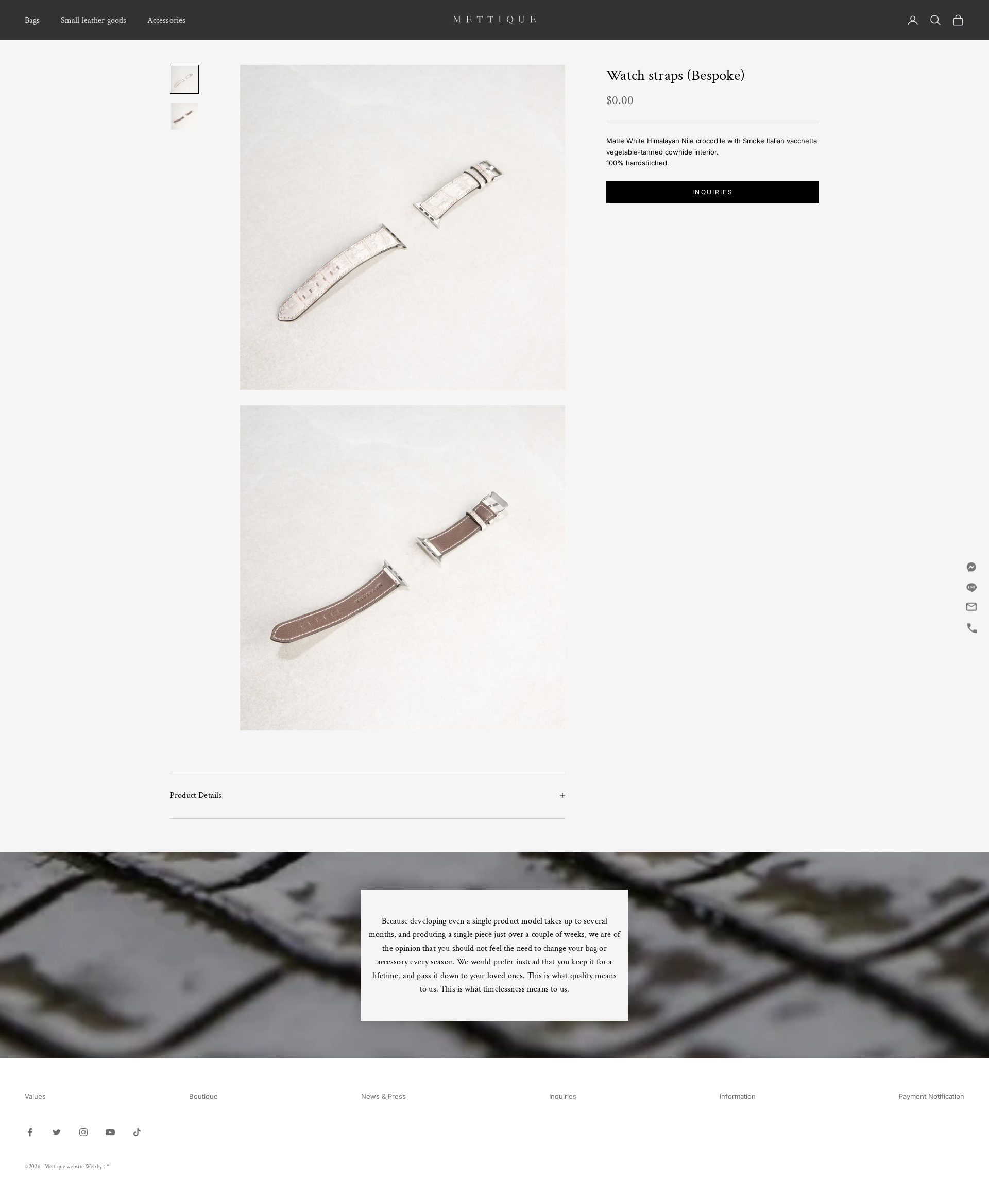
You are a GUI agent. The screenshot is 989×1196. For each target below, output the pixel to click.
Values (35, 1096)
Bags (32, 20)
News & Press (383, 1096)
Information (738, 1096)
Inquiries (712, 192)
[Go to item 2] (184, 116)
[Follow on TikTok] (137, 1132)
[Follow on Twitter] (57, 1132)
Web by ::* (97, 1166)
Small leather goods (94, 20)
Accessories (166, 20)
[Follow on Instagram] (83, 1132)
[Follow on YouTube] (110, 1132)
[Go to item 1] (184, 79)
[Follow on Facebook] (30, 1132)
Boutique (203, 1096)
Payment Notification (931, 1096)
